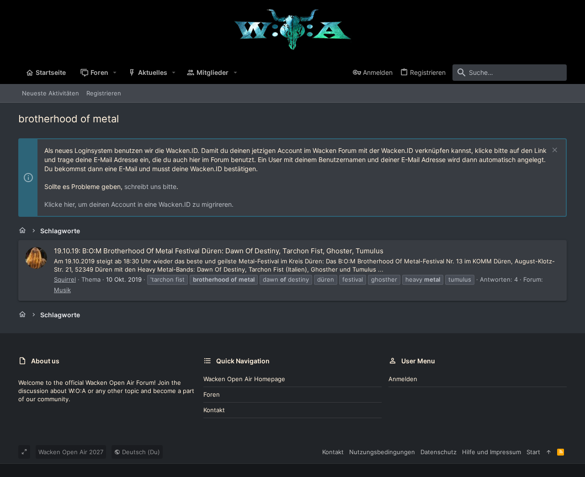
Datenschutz (438, 452)
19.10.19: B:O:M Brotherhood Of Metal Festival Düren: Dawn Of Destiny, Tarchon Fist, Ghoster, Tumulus (218, 250)
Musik (62, 290)
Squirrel (65, 279)
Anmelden (402, 379)
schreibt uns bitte (150, 186)
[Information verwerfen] (553, 151)
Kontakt (214, 410)
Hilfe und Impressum (491, 452)
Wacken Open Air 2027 (70, 452)
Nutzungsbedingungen (382, 452)
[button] (115, 72)
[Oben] (548, 452)
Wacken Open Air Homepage (244, 379)
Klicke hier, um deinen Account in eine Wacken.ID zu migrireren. (139, 204)
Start (533, 452)
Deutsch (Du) (140, 452)
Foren (211, 394)
